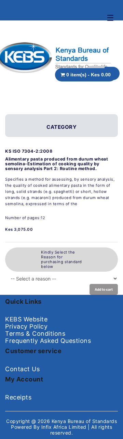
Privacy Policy (26, 326)
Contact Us (22, 369)
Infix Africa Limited (64, 427)
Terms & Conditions (35, 333)
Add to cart (104, 289)
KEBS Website (26, 319)
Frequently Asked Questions (48, 340)
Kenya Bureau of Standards (84, 421)
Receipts (18, 397)
